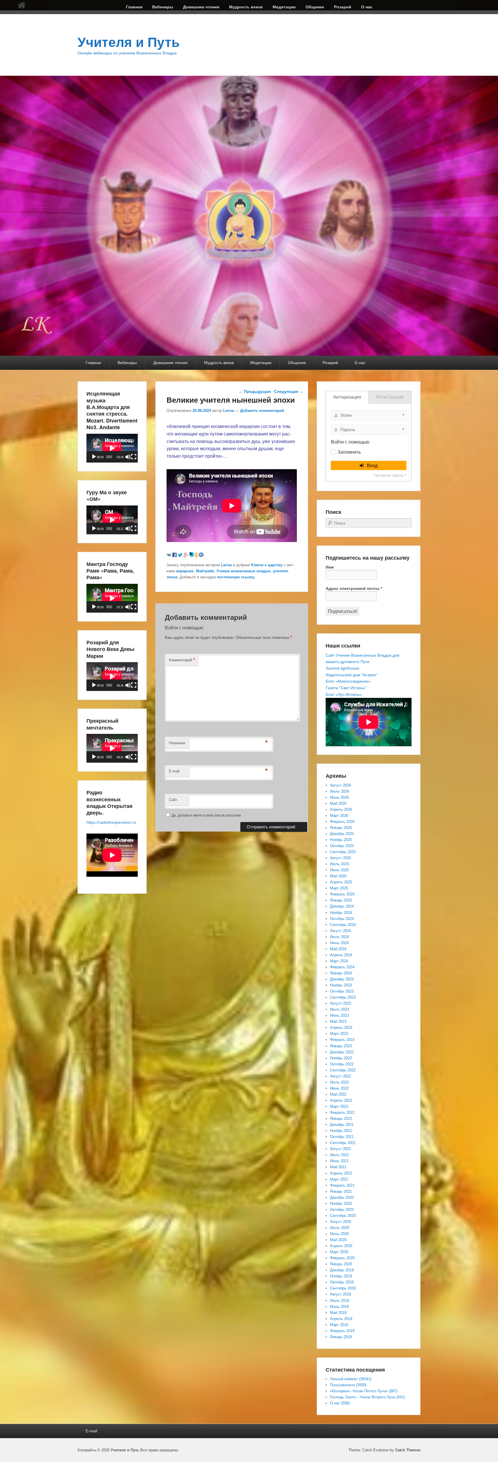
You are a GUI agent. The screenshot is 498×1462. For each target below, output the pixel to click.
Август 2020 (340, 1221)
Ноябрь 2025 (341, 840)
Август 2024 (340, 931)
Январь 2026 (341, 827)
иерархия (185, 571)
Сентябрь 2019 (343, 1288)
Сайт (173, 800)
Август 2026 (340, 785)
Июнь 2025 (339, 870)
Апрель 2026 (341, 809)
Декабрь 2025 (342, 834)
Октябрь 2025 (342, 846)
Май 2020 (338, 1240)
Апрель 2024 (341, 955)
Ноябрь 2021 (341, 1130)
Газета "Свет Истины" (346, 687)
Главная (134, 7)
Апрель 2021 (341, 1173)
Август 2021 (340, 1149)
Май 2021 (338, 1167)
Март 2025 (339, 888)
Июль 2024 (339, 937)
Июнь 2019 (339, 1306)
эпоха (172, 577)
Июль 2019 (339, 1300)
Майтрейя (205, 571)
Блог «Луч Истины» (344, 694)
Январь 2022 (341, 1118)
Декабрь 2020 (342, 1197)
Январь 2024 (341, 973)
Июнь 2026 (339, 797)
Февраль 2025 (342, 894)
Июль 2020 (339, 1228)
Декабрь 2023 (342, 979)
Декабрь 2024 (342, 906)
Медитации (284, 7)
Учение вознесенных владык (243, 571)
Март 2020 (339, 1252)
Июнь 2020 (339, 1234)
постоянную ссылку (235, 577)
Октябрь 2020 (342, 1209)
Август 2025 (340, 858)
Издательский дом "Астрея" (352, 675)
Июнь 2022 (339, 1088)
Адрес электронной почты (354, 588)
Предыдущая (255, 391)
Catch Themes (407, 1450)
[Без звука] (128, 457)
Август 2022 (340, 1076)
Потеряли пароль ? (390, 476)
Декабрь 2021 (342, 1124)
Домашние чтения (201, 7)
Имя (330, 567)
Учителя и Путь (129, 42)
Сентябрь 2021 (343, 1143)
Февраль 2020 (342, 1258)
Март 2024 (339, 961)
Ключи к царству (266, 565)
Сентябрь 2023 (343, 997)
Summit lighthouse (342, 668)
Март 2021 (339, 1179)
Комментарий (182, 659)
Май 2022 (338, 1094)
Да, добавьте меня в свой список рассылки (206, 815)
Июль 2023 (339, 1009)
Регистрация (389, 397)
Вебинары (162, 7)
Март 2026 (339, 815)
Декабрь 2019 (342, 1270)
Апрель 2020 (341, 1246)
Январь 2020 (341, 1264)
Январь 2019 (341, 1337)
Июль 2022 (339, 1082)
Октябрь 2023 (342, 991)
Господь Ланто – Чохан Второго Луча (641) (367, 1397)
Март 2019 (339, 1325)
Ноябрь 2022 (341, 1058)
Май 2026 (338, 803)
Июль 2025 (339, 864)
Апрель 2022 (341, 1100)
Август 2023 (340, 1003)
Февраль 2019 (342, 1331)
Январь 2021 (341, 1191)
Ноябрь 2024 (341, 912)
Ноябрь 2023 (341, 985)
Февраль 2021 (342, 1185)
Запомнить (349, 452)
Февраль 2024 (342, 967)
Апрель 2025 (341, 882)
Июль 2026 (339, 791)
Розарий (342, 7)
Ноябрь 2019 (341, 1276)
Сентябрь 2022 (343, 1070)
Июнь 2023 (339, 1015)
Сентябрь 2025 (343, 852)
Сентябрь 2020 (343, 1215)
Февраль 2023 (342, 1039)
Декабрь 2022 (342, 1052)
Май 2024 (338, 949)
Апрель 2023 (341, 1027)
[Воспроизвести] (94, 457)
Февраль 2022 (342, 1112)
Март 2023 (339, 1033)
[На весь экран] (134, 457)
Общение (314, 7)
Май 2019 (338, 1313)
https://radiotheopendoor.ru (111, 822)
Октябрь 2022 (342, 1064)
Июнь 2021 (339, 1161)
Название (177, 743)
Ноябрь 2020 (341, 1203)
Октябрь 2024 (342, 918)
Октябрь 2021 (342, 1137)
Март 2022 (339, 1106)
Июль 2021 (339, 1155)
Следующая (288, 391)
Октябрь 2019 (342, 1282)
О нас (366, 7)
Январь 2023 (341, 1046)
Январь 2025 (341, 900)
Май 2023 (338, 1021)
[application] (112, 448)
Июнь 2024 (339, 943)
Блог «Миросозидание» (348, 681)
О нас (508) (340, 1403)
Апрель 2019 (341, 1319)
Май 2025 (338, 876)
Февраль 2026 (342, 821)
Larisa (228, 410)
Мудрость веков (246, 7)
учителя (280, 571)
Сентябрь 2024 (343, 925)
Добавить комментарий (262, 410)
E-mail (174, 771)
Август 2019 (340, 1294)
